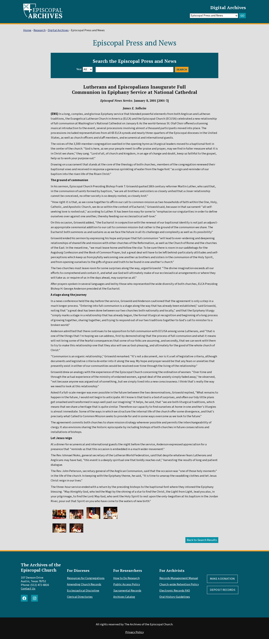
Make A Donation (222, 579)
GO (242, 16)
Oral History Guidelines (174, 597)
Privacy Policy (134, 632)
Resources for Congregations (85, 578)
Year (79, 69)
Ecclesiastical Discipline (83, 590)
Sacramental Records (127, 590)
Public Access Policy (126, 584)
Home (27, 30)
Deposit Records (222, 590)
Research (39, 30)
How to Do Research (126, 578)
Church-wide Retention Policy (179, 584)
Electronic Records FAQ (174, 590)
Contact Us (28, 588)
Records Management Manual (178, 578)
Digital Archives (228, 7)
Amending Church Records (84, 584)
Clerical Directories (80, 597)
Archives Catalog (124, 597)
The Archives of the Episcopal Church (41, 567)
